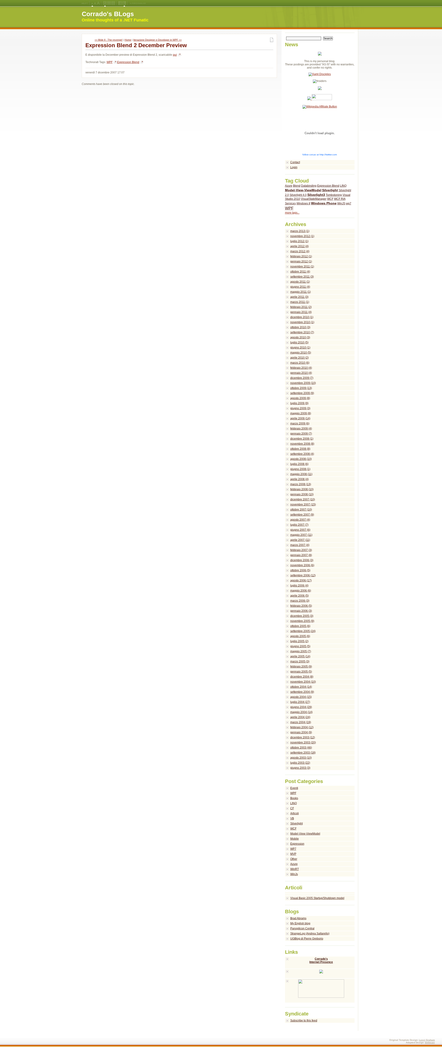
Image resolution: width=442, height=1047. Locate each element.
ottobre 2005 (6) (300, 626)
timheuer (430, 1042)
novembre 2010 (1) (302, 322)
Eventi (294, 788)
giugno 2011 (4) (300, 286)
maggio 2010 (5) (300, 352)
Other (293, 859)
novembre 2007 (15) (303, 504)
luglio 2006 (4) (299, 585)
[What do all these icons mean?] (85, 3)
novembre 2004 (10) (303, 681)
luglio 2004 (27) (300, 702)
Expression (297, 843)
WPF (110, 62)
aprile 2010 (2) (299, 357)
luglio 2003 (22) (300, 762)
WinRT (294, 869)
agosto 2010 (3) (300, 337)
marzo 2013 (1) (299, 231)
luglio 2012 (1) (299, 241)
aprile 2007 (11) (300, 540)
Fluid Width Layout (109, 3)
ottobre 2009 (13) (301, 388)
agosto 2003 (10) (301, 757)
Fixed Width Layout (113, 3)
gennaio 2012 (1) (301, 261)
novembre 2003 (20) (303, 742)
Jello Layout (105, 3)
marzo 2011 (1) (299, 302)
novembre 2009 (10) (303, 383)
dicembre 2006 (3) (301, 560)
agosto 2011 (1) (300, 281)
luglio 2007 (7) (299, 524)
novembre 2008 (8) (302, 443)
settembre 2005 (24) (303, 631)
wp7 (348, 203)
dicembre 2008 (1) (301, 438)
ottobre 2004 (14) (301, 686)
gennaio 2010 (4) (301, 372)
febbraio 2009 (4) (301, 428)
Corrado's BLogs (108, 13)
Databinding (309, 185)
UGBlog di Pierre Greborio (306, 938)
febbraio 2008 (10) (302, 489)
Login (293, 167)
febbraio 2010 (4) (301, 367)
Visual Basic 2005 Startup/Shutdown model (317, 898)
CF (292, 808)
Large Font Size (95, 3)
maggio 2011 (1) (300, 291)
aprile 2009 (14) (300, 418)
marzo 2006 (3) (299, 600)
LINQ (343, 185)
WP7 (293, 848)
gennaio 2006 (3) (301, 610)
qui (175, 54)
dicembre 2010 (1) (301, 317)
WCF (330, 198)
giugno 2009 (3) (300, 408)
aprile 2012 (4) (299, 246)
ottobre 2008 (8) (300, 448)
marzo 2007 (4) (299, 545)
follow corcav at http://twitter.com (319, 154)
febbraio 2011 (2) (301, 307)
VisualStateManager (313, 198)
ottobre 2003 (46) (301, 747)
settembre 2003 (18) (303, 752)
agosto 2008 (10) (301, 459)
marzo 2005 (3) (299, 661)
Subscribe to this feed (303, 1020)
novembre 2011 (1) (302, 266)
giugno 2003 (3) (300, 767)
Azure (288, 185)
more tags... (292, 212)
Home (128, 39)
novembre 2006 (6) (302, 565)
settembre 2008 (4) (302, 453)
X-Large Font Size (98, 3)
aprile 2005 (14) (300, 656)
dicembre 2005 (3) (301, 616)
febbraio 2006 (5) (301, 605)
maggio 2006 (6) (300, 590)
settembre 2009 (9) (302, 393)
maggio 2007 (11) (301, 535)
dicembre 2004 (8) (301, 676)
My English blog (300, 923)
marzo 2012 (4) (299, 251)
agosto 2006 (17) (301, 580)
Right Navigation (124, 3)
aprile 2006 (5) (299, 595)
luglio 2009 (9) (299, 403)
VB (292, 818)
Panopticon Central (302, 928)
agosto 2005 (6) (300, 636)
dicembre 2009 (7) (301, 378)
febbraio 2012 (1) (301, 256)
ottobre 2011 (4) (300, 271)
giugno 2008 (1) (300, 469)
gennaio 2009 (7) (301, 433)
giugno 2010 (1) (300, 347)
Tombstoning (334, 195)
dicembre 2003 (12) (302, 737)
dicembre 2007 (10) (302, 499)
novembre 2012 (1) (302, 236)
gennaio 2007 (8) (301, 555)
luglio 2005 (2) (299, 641)
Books (294, 798)
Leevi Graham (427, 1040)
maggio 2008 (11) (301, 474)
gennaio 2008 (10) (302, 494)
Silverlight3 (316, 195)
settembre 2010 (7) (302, 332)
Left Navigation (120, 3)
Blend (296, 185)
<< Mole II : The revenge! (108, 39)
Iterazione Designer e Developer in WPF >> (157, 39)
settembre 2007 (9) (302, 514)
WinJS (341, 203)
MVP (293, 854)
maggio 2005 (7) (300, 651)
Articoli (294, 813)
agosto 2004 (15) (301, 697)
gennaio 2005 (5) (301, 671)
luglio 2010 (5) (299, 342)
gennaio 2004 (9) (301, 732)
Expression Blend (128, 62)
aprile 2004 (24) (300, 717)
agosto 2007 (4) (300, 519)
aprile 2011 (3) (299, 297)
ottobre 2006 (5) (300, 570)
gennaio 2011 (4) (301, 312)
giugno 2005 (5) (300, 646)
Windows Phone (324, 203)
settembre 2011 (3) (302, 276)
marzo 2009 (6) (299, 423)
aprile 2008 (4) (299, 479)
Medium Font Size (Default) (92, 3)
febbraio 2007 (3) (301, 550)
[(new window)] (320, 991)
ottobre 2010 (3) (300, 327)
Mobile (294, 838)
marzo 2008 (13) (300, 484)
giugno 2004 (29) (301, 707)
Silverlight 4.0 (298, 195)
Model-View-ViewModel (303, 190)
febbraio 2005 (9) (301, 666)
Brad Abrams (298, 918)
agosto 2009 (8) (300, 398)
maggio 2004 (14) (301, 712)
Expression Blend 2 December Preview (136, 45)
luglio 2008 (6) (299, 464)
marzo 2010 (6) (299, 362)
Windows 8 (303, 203)
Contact (295, 162)
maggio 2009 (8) (300, 413)
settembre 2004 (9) (302, 691)
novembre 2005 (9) (302, 621)
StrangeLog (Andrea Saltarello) (309, 933)
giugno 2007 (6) (300, 529)
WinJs (294, 874)
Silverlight (330, 190)
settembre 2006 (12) (303, 575)
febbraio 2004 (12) (302, 727)
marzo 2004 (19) (300, 722)
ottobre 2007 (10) (301, 509)
